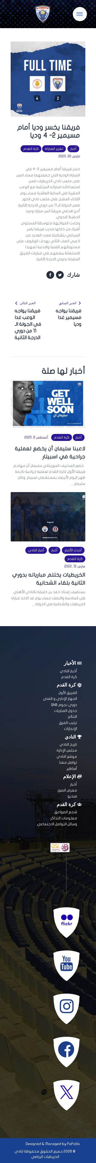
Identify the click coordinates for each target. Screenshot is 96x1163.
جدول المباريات (65, 711)
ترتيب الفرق (68, 723)
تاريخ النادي (68, 744)
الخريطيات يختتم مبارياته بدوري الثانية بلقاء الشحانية (48, 579)
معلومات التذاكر (63, 818)
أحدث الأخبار (73, 550)
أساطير (72, 769)
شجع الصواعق (65, 812)
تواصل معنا (68, 762)
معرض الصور (67, 790)
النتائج (72, 717)
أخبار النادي (36, 550)
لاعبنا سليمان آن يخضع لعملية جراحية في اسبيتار (50, 452)
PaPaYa (73, 1144)
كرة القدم (31, 149)
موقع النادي (67, 757)
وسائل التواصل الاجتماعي (57, 824)
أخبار (73, 149)
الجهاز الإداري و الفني (60, 699)
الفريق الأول (67, 693)
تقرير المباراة (54, 149)
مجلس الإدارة (67, 750)
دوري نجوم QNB (64, 705)
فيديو (72, 796)
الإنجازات (70, 729)
